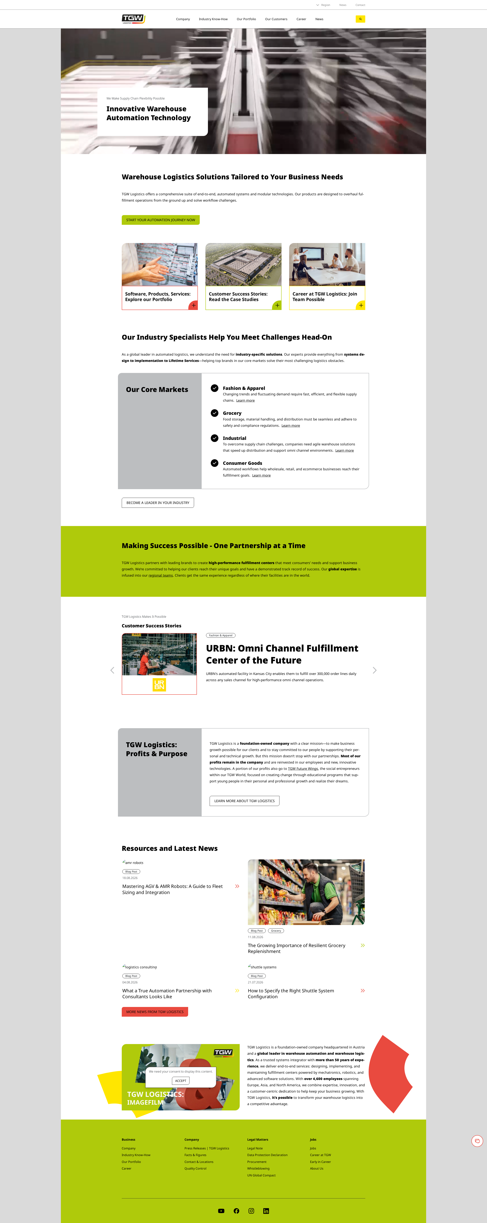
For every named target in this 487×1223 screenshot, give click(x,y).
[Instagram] (251, 1211)
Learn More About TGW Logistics (244, 801)
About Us (316, 1168)
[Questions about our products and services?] (477, 1141)
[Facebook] (236, 1211)
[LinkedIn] (266, 1211)
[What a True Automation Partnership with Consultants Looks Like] (139, 966)
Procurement (257, 1162)
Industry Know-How (213, 19)
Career (301, 19)
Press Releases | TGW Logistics (207, 1148)
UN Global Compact (261, 1175)
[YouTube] (221, 1211)
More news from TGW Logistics (155, 1011)
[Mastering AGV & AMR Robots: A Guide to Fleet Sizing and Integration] (132, 862)
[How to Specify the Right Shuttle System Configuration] (262, 966)
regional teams (161, 575)
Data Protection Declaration (267, 1155)
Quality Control (195, 1168)
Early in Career (320, 1162)
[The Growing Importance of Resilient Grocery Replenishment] (306, 891)
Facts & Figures (195, 1155)
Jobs (313, 1148)
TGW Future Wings (303, 768)
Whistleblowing (258, 1168)
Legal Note (255, 1148)
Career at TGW (320, 1155)
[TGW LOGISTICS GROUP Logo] (134, 18)
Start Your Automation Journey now (160, 220)
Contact (360, 5)
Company (183, 19)
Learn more (245, 400)
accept (180, 1081)
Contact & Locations (199, 1162)
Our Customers (276, 19)
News (342, 5)
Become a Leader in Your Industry (158, 502)
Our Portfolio (246, 19)
